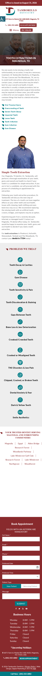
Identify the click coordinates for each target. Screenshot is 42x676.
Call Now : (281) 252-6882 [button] (21, 674)
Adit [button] (34, 669)
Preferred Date (7, 563)
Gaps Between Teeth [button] (21, 315)
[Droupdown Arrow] (37, 577)
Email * (4, 545)
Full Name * (6, 535)
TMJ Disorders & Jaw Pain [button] (21, 368)
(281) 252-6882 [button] (13, 25)
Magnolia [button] (9, 443)
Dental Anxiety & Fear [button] (21, 393)
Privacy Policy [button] (30, 667)
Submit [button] (21, 603)
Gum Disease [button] (21, 277)
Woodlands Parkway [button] (22, 451)
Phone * (5, 554)
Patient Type (6, 582)
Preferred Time (7, 573)
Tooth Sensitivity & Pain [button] (21, 290)
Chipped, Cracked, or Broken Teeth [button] (21, 380)
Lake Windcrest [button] (32, 459)
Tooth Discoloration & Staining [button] (21, 302)
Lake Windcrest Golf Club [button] (22, 455)
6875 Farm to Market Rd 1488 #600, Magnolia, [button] (21, 20)
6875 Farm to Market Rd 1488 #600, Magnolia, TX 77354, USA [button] (21, 654)
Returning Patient (30, 586)
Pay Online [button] (26, 30)
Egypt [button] (20, 443)
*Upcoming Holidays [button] (21, 647)
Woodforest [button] (30, 464)
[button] (2, 19)
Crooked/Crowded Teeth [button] (21, 340)
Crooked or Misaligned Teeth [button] (21, 355)
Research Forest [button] (22, 447)
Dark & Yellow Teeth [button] (21, 405)
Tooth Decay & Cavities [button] (21, 265)
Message (5, 592)
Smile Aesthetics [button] (21, 417)
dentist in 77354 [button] (18, 238)
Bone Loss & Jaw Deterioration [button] (21, 327)
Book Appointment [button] (28, 25)
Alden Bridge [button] (33, 443)
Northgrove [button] (14, 464)
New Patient (12, 586)
